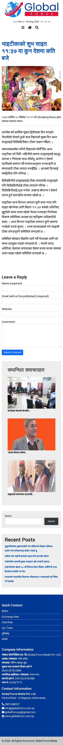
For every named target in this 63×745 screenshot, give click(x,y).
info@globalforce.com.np (19, 708)
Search (8, 515)
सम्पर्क (4, 639)
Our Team (7, 627)
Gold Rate (7, 622)
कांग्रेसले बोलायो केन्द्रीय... (19, 410)
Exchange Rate (10, 616)
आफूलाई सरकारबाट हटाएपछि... (21, 494)
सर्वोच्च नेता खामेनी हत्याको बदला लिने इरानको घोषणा (27, 556)
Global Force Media (46, 740)
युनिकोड (5, 633)
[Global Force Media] (31, 9)
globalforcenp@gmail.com (20, 712)
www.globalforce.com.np (19, 716)
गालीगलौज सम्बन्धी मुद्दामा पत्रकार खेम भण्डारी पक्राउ (27, 561)
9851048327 (12, 704)
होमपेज (5, 611)
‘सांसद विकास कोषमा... (17, 452)
